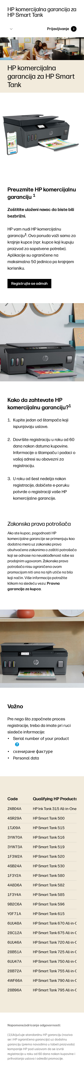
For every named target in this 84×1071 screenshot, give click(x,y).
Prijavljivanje (58, 29)
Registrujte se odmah (29, 283)
